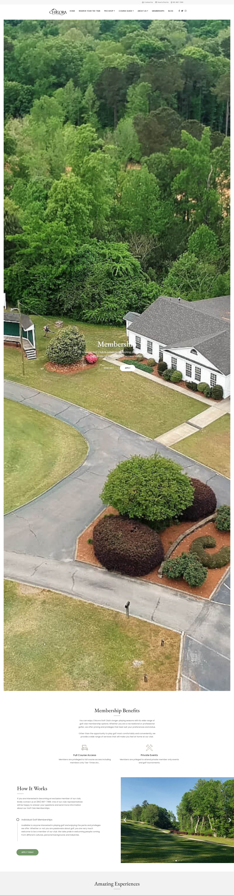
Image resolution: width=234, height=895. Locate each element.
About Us (142, 11)
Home (72, 11)
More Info (109, 368)
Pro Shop (109, 11)
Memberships (158, 11)
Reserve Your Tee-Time (89, 11)
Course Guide (126, 11)
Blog (170, 11)
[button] (125, 820)
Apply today (27, 852)
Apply (127, 368)
